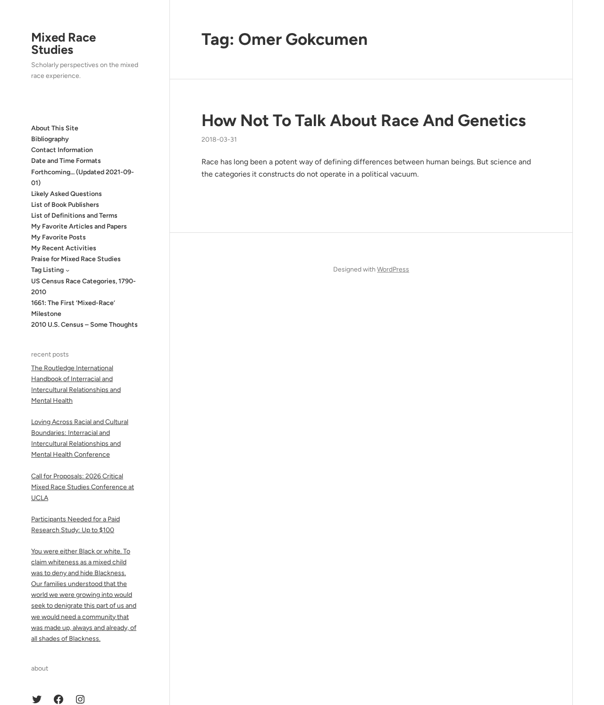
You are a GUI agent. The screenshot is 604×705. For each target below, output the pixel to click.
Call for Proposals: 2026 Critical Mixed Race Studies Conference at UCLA (82, 487)
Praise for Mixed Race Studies (76, 259)
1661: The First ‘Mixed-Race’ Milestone (73, 308)
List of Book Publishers (65, 205)
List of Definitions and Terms (74, 216)
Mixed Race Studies (63, 43)
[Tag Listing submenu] (67, 270)
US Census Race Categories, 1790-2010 (83, 286)
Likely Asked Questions (66, 194)
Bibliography (50, 139)
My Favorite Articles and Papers (79, 226)
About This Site (54, 128)
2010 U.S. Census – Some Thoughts (84, 325)
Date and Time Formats (66, 161)
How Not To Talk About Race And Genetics (363, 120)
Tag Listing (47, 270)
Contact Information (62, 150)
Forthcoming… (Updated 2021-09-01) (82, 177)
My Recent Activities (63, 248)
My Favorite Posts (58, 237)
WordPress (393, 269)
